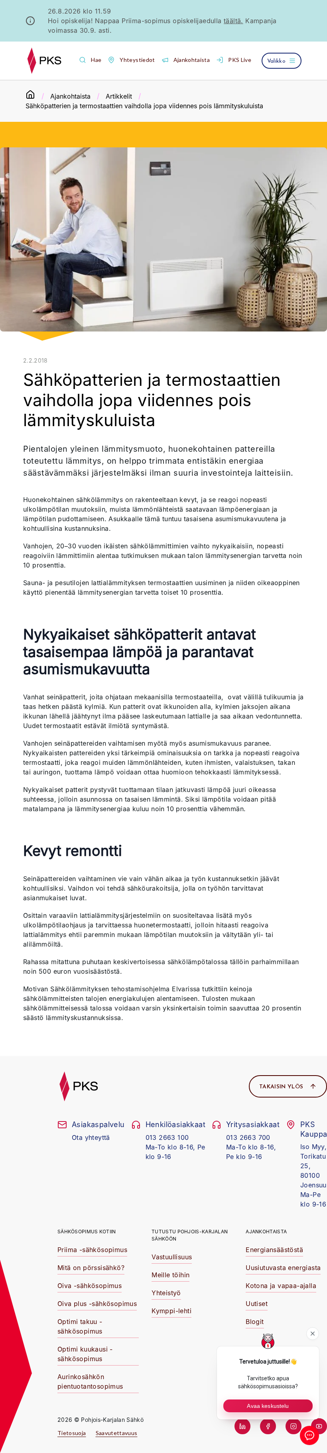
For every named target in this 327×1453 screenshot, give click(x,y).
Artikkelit (119, 96)
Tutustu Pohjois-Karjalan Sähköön (190, 1235)
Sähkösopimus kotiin (86, 1232)
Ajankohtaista (70, 96)
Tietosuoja (71, 1432)
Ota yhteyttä (91, 1137)
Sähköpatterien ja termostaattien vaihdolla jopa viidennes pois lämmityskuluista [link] (144, 106)
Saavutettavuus (117, 1432)
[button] (90, 60)
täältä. (233, 21)
